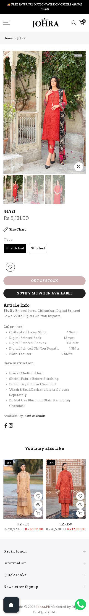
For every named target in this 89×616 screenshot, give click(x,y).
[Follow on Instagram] (11, 421)
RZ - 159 (66, 520)
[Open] (11, 605)
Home (8, 34)
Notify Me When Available (44, 289)
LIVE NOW (55, 4)
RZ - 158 (23, 520)
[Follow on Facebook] (5, 421)
